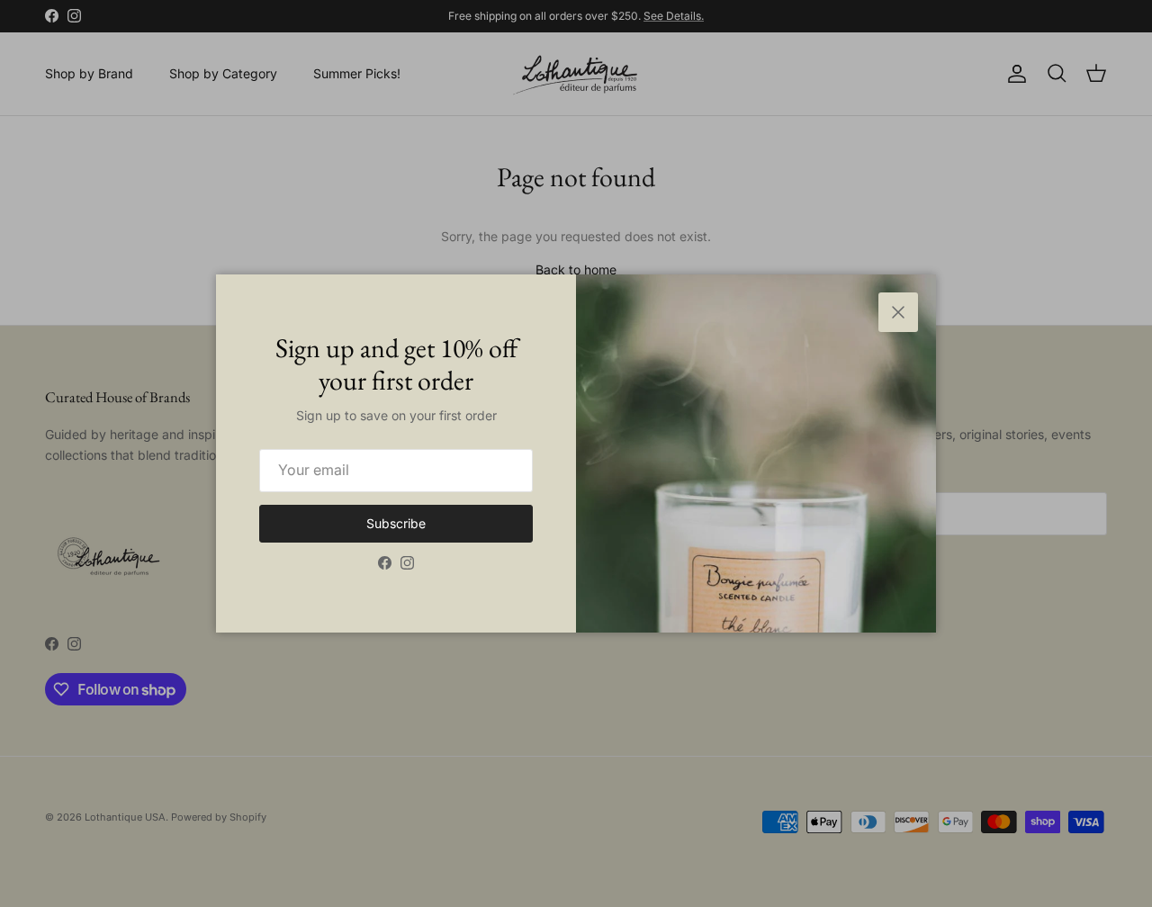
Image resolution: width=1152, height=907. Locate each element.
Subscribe (396, 523)
